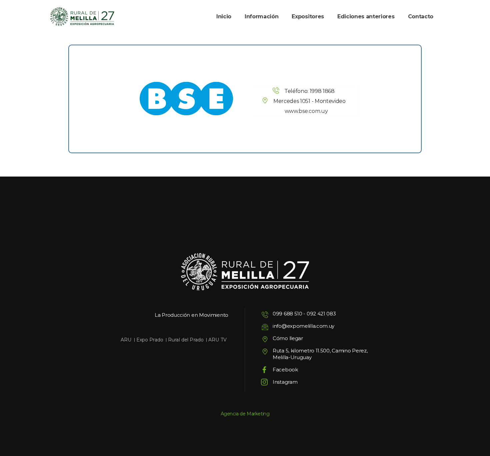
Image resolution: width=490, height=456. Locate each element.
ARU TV (217, 340)
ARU (126, 340)
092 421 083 (321, 313)
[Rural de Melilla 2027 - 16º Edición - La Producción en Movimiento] (82, 16)
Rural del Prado (186, 340)
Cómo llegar (288, 338)
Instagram (285, 382)
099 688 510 (287, 313)
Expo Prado (149, 340)
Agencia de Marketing (245, 414)
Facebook (285, 369)
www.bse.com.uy (306, 111)
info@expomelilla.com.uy (303, 326)
